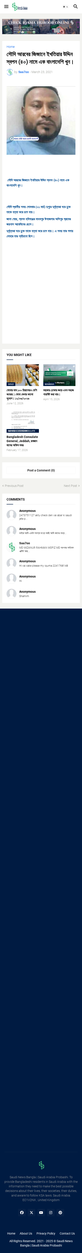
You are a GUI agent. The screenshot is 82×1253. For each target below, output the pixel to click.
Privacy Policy (46, 1233)
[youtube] (41, 1212)
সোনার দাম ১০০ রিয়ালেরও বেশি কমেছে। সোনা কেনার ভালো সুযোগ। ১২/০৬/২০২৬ (22, 394)
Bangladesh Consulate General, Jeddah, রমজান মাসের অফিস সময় (22, 441)
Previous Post (14, 486)
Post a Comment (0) (41, 470)
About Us (26, 1233)
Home (11, 46)
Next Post (70, 486)
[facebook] (22, 1212)
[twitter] (31, 1212)
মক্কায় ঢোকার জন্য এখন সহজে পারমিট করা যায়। (58, 392)
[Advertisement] (41, 296)
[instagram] (50, 1212)
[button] (6, 6)
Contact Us (67, 1233)
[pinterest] (60, 1212)
